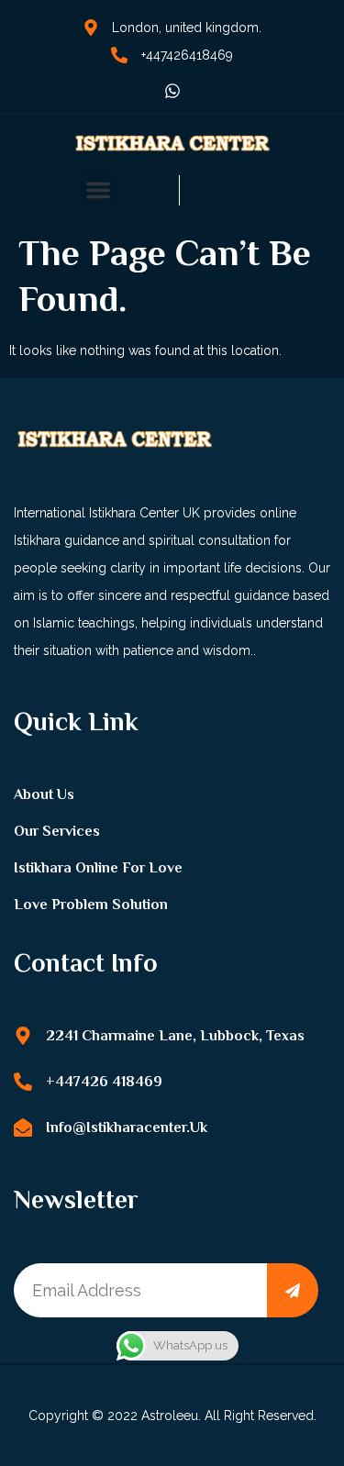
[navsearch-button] (148, 190)
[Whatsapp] (172, 91)
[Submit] (292, 1290)
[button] (98, 190)
